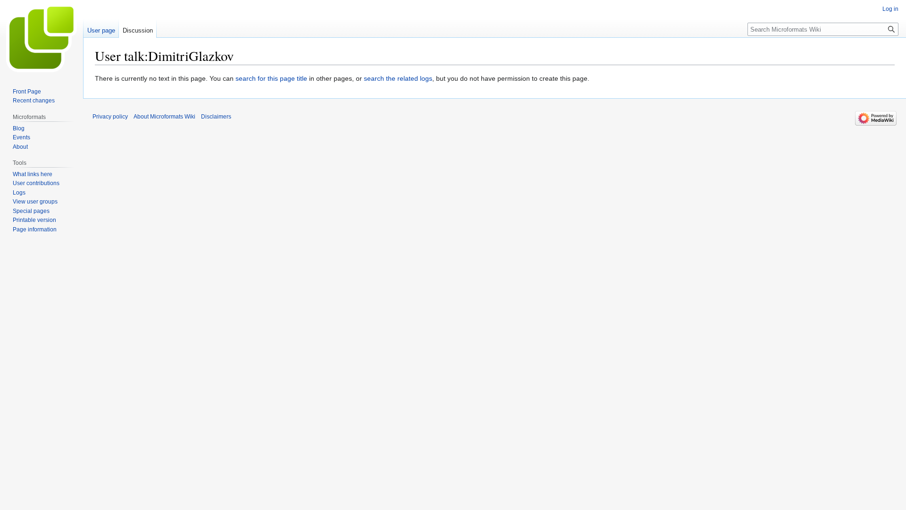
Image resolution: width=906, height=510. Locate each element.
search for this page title (271, 78)
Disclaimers (216, 116)
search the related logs (398, 78)
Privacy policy (110, 116)
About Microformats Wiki (164, 116)
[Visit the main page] (41, 38)
